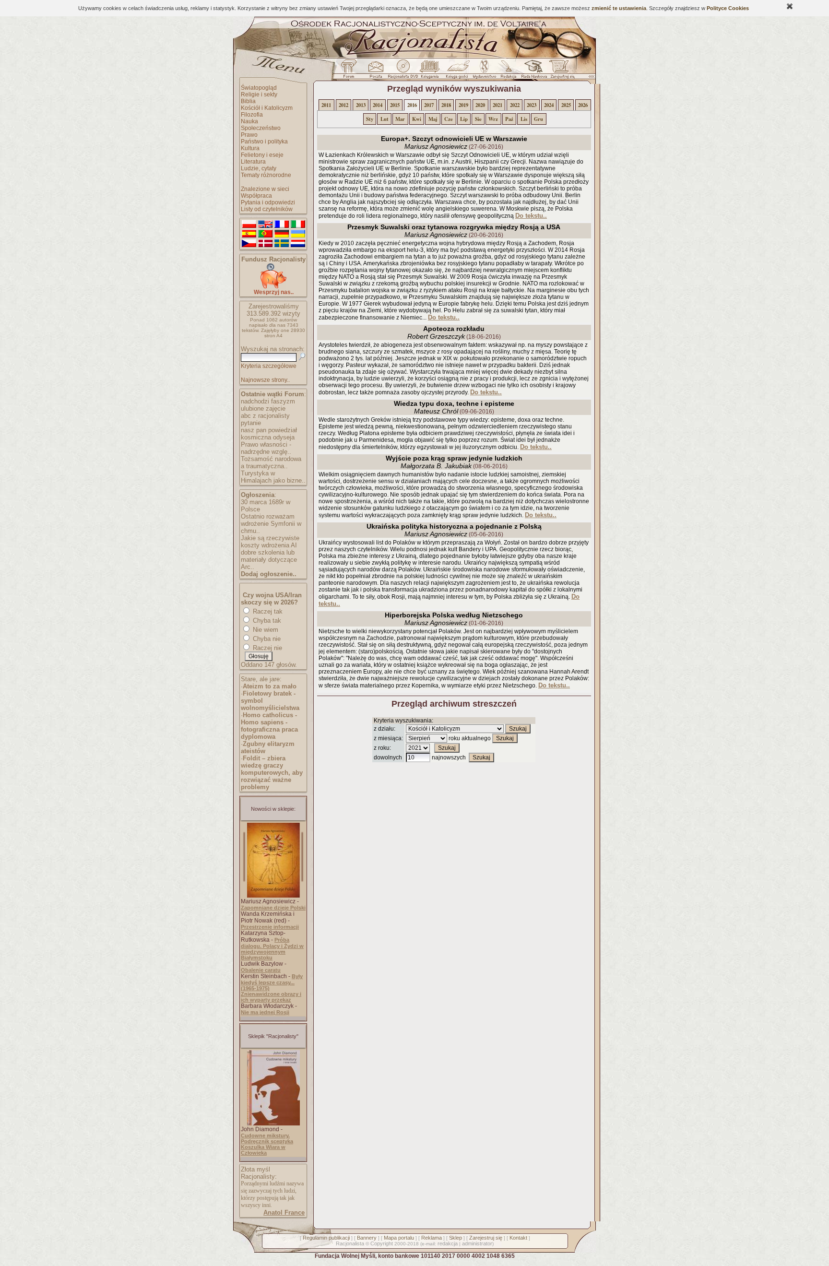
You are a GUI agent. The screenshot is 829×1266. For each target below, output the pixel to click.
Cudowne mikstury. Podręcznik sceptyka (267, 1138)
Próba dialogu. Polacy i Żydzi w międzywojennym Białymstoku (272, 948)
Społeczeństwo (261, 128)
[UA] (298, 234)
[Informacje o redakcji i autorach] (507, 71)
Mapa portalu (399, 1238)
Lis (524, 119)
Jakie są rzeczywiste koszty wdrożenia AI (270, 541)
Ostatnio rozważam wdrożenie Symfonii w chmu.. (271, 523)
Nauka (249, 121)
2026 (583, 105)
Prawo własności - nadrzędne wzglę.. (266, 448)
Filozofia (252, 114)
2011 (326, 105)
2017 (429, 105)
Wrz (493, 119)
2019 (463, 105)
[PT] (265, 234)
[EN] (265, 224)
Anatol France (284, 1212)
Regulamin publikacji (326, 1238)
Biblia (248, 101)
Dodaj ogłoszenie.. (268, 574)
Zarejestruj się (485, 1238)
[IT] (298, 224)
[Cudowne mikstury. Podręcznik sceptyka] (273, 1123)
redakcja (448, 1243)
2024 (549, 105)
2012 (343, 105)
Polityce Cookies (728, 8)
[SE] (281, 243)
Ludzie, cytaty (258, 168)
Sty (369, 119)
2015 (395, 105)
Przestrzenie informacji (270, 927)
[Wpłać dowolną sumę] (273, 286)
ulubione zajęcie (263, 408)
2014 (377, 105)
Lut (384, 119)
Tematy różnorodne (266, 175)
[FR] (281, 224)
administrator (477, 1243)
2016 (412, 105)
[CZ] (249, 243)
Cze (448, 119)
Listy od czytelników (267, 209)
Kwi (416, 119)
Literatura (253, 161)
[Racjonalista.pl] (414, 56)
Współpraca (256, 195)
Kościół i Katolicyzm (267, 108)
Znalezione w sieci (265, 189)
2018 (446, 105)
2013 (361, 105)
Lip (464, 119)
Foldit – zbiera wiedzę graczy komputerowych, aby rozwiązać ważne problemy (272, 773)
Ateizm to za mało (269, 686)
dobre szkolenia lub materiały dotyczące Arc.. (269, 559)
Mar (400, 119)
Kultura (250, 148)
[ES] (249, 234)
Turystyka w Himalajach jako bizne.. (273, 477)
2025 (566, 105)
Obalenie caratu (261, 970)
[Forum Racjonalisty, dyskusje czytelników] (351, 71)
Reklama (431, 1238)
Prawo (249, 134)
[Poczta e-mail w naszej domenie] (375, 71)
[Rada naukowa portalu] (532, 71)
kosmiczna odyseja (268, 437)
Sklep (455, 1238)
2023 (531, 105)
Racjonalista (350, 1243)
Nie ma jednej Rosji (265, 1012)
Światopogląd (259, 87)
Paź (509, 119)
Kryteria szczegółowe (268, 366)
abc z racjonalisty (265, 415)
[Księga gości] (458, 71)
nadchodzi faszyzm (268, 401)
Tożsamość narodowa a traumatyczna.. (271, 462)
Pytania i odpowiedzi (268, 202)
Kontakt (518, 1238)
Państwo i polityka (264, 141)
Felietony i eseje (262, 155)
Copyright (381, 1243)
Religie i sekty (259, 94)
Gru (538, 119)
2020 (480, 105)
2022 (515, 105)
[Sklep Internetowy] (430, 71)
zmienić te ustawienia (619, 8)
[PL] (249, 224)
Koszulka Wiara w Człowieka (263, 1150)
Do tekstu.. (531, 215)
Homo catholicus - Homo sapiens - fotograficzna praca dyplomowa (269, 725)
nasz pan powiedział (269, 430)
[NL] (298, 243)
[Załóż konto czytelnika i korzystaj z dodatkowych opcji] (560, 71)
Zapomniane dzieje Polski (273, 908)
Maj (433, 119)
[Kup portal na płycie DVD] (403, 71)
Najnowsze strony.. (265, 380)
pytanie (251, 422)
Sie (478, 119)
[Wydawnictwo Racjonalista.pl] (484, 71)
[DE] (281, 234)
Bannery (367, 1238)
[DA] (265, 243)
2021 (497, 105)
